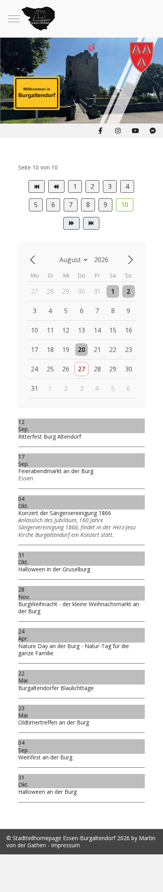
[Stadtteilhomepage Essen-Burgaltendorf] (81, 19)
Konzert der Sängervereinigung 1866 (64, 513)
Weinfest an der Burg (45, 757)
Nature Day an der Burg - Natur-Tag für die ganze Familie (73, 649)
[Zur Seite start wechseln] (36, 186)
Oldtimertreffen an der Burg (53, 722)
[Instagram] (118, 130)
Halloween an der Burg (47, 791)
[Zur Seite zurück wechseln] (56, 186)
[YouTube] (135, 130)
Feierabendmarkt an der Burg (55, 471)
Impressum (65, 845)
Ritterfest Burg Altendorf (49, 436)
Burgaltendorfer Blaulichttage (56, 688)
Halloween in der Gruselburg (54, 569)
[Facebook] (100, 130)
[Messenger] (153, 130)
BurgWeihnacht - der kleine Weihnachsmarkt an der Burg (78, 607)
